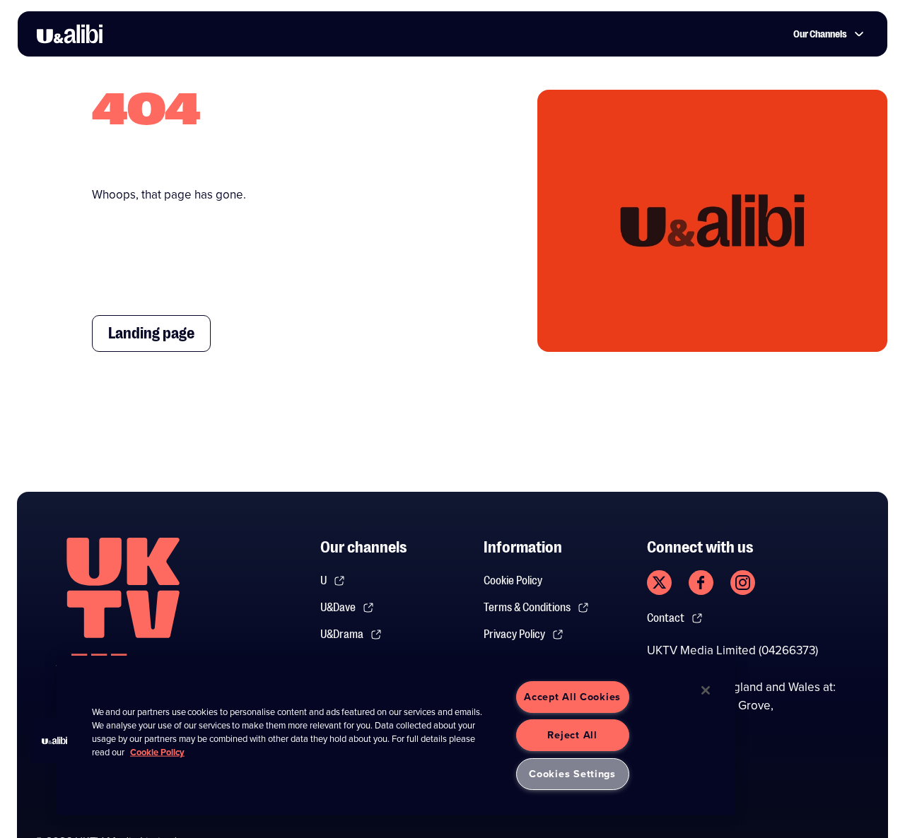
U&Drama (341, 634)
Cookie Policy (513, 580)
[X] (659, 582)
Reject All (572, 735)
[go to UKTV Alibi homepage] (70, 34)
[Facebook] (701, 582)
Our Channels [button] (820, 34)
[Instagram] (742, 582)
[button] (54, 740)
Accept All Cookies (572, 696)
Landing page (151, 333)
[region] (396, 735)
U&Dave (338, 607)
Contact (665, 618)
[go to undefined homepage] (123, 611)
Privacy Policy (514, 634)
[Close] (705, 690)
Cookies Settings (572, 773)
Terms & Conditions (527, 607)
